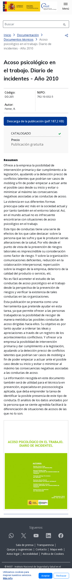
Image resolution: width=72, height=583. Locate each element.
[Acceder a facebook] (61, 537)
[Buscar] (64, 24)
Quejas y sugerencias (19, 549)
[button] (65, 6)
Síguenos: (36, 527)
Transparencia (45, 545)
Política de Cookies (52, 554)
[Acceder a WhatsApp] (11, 537)
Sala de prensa (24, 545)
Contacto (41, 549)
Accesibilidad (30, 554)
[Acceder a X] (24, 537)
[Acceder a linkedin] (48, 537)
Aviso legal (13, 554)
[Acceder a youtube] (36, 537)
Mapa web (56, 549)
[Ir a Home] (30, 6)
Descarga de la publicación (35, 121)
